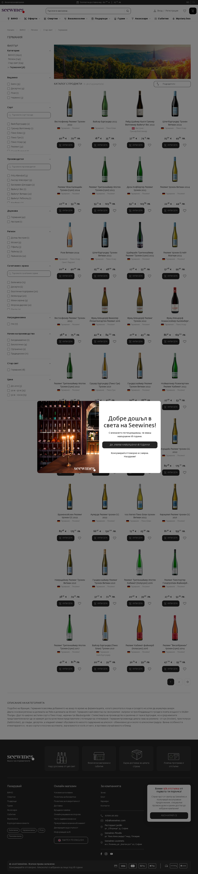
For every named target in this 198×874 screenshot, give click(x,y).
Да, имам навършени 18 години (130, 445)
